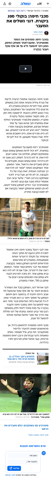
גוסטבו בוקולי (33, 435)
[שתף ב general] (4, 3)
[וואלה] (25, 3)
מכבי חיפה (44, 435)
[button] (39, 3)
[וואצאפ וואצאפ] (10, 3)
